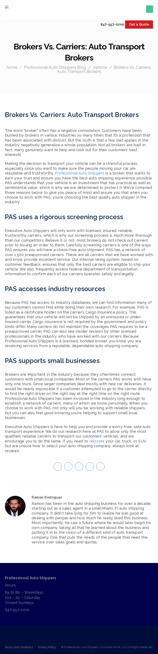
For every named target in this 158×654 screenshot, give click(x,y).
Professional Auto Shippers (79, 173)
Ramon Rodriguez (47, 497)
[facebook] (68, 466)
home (12, 67)
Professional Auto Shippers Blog (55, 67)
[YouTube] (93, 635)
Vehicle (100, 67)
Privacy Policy (47, 647)
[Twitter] (64, 635)
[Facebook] (79, 635)
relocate (97, 441)
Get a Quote (139, 24)
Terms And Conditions (19, 647)
